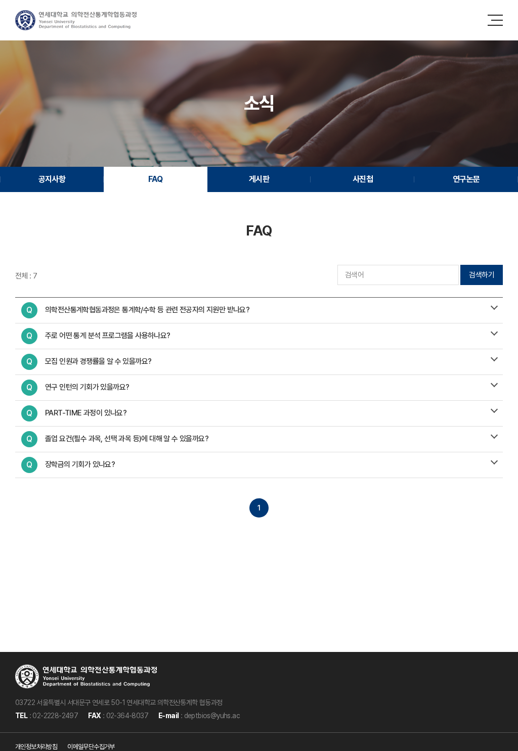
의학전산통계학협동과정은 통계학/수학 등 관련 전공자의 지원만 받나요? (137, 310)
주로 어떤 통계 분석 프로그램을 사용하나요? (98, 336)
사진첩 (363, 179)
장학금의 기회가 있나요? (70, 465)
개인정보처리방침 (36, 746)
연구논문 (466, 179)
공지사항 (52, 179)
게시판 (259, 179)
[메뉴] (495, 20)
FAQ (155, 179)
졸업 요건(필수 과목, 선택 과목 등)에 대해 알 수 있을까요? (117, 439)
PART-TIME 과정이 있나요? (76, 413)
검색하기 (481, 274)
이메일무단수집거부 (91, 746)
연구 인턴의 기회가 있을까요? (77, 387)
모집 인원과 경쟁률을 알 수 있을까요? (88, 361)
